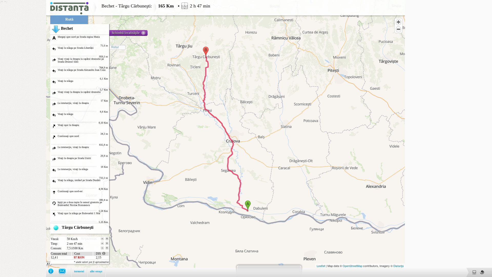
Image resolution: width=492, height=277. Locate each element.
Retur (115, 47)
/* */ (105, 138)
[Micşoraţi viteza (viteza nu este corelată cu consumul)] (102, 238)
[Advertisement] (23, 77)
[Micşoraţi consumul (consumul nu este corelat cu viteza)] (102, 248)
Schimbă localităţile (126, 33)
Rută (69, 19)
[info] (53, 272)
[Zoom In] (398, 22)
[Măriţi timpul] (107, 243)
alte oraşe (96, 271)
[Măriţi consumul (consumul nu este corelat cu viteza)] (107, 248)
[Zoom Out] (398, 29)
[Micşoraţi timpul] (102, 243)
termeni (79, 271)
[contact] (65, 272)
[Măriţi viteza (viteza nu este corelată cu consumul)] (107, 238)
